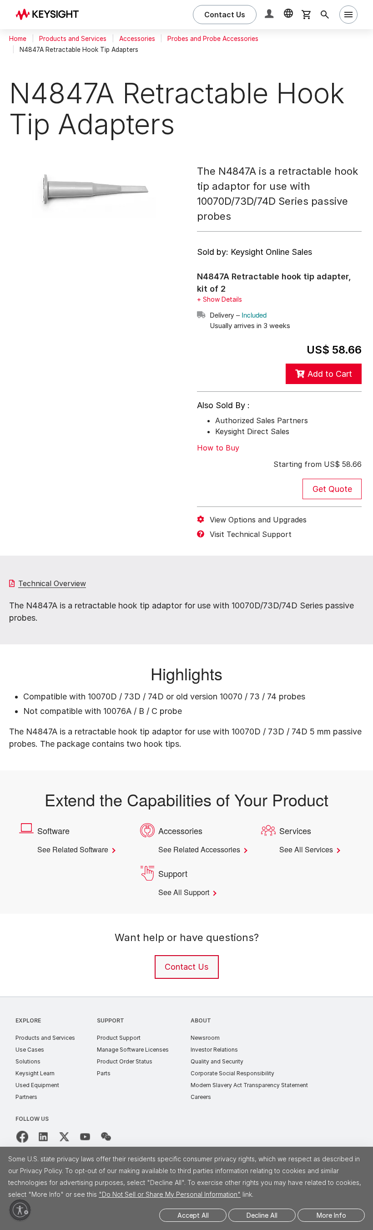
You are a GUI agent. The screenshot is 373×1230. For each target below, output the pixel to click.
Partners (26, 1107)
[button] (270, 15)
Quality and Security (217, 1071)
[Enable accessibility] (20, 1210)
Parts (104, 1083)
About (201, 1031)
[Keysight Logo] (50, 14)
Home (17, 38)
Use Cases (29, 1060)
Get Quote (332, 488)
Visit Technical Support (251, 533)
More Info (331, 1215)
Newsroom (205, 1048)
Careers (201, 1107)
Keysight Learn (35, 1083)
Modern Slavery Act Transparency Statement (249, 1095)
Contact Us (186, 977)
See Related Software (76, 849)
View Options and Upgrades (258, 519)
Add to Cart (329, 373)
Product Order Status (124, 1071)
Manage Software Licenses (133, 1060)
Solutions (27, 1071)
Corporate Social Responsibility (232, 1083)
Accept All (193, 1215)
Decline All (262, 1215)
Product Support (119, 1048)
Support (110, 1031)
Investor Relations (214, 1060)
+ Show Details (219, 299)
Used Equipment (37, 1095)
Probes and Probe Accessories (212, 38)
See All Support (186, 902)
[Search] (324, 14)
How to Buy (218, 447)
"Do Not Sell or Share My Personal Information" (170, 1194)
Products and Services (72, 38)
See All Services (308, 849)
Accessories (137, 38)
